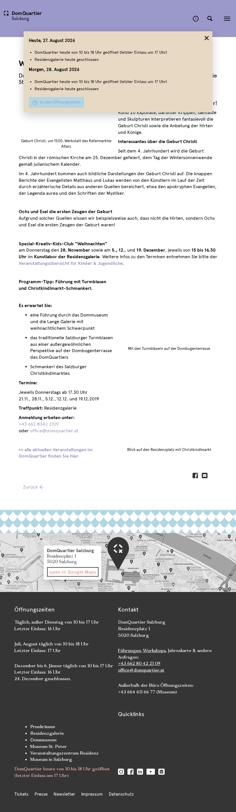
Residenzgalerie (47, 733)
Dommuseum (43, 740)
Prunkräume (42, 727)
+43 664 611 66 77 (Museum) (147, 692)
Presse (41, 794)
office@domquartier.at (54, 430)
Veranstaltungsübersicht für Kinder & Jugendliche (71, 263)
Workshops (154, 650)
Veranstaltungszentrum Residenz (64, 753)
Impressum (92, 794)
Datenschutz (121, 794)
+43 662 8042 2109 (39, 424)
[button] (209, 18)
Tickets (21, 794)
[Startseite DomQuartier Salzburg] (96, 18)
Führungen (129, 650)
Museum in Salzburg (51, 759)
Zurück (30, 487)
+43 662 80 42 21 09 (139, 663)
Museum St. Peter (48, 746)
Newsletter (64, 794)
